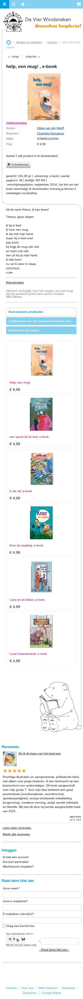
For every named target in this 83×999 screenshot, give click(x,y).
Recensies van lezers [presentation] (24, 330)
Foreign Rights (51, 993)
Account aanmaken (16, 861)
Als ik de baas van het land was (39, 753)
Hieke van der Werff (50, 128)
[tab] (41, 312)
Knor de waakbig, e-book (26, 545)
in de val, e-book (21, 491)
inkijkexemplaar (16, 122)
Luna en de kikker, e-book (27, 599)
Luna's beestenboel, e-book (28, 653)
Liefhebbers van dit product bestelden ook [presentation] (40, 321)
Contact (11, 988)
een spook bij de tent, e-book (29, 436)
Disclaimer (30, 993)
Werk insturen (47, 988)
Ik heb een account (16, 857)
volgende (33, 56)
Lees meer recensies (17, 827)
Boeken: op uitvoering (29, 42)
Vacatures (68, 988)
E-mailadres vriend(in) (18, 914)
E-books (52, 42)
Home (8, 42)
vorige (13, 56)
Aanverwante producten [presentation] (26, 311)
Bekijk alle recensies (16, 834)
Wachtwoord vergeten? (18, 866)
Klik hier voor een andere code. (21, 945)
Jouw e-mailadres (15, 901)
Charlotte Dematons (50, 133)
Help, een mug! (20, 382)
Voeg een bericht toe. (20, 926)
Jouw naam (10, 888)
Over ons (27, 988)
